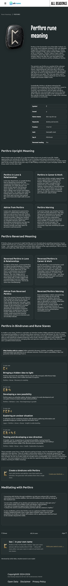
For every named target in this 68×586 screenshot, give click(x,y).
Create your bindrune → (56, 474)
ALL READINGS (59, 3)
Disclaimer (25, 581)
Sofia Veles (13, 558)
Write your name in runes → (55, 546)
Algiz (64, 533)
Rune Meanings (6, 14)
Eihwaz (4, 533)
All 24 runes (34, 533)
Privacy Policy (39, 581)
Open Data (13, 581)
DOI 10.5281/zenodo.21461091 (34, 576)
